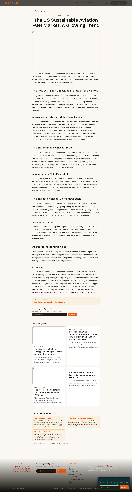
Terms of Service (75, 474)
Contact (72, 469)
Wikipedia (100, 466)
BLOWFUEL (12, 3)
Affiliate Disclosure (76, 479)
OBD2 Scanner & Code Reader (45, 418)
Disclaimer (73, 477)
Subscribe (72, 314)
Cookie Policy (74, 482)
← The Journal (38, 11)
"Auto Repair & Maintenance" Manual (48, 432)
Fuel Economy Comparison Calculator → (49, 302)
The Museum (81, 3)
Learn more (66, 443)
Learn (91, 3)
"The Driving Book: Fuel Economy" (81, 418)
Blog (105, 3)
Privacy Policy (74, 471)
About (71, 466)
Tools (99, 3)
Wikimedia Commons (112, 466)
